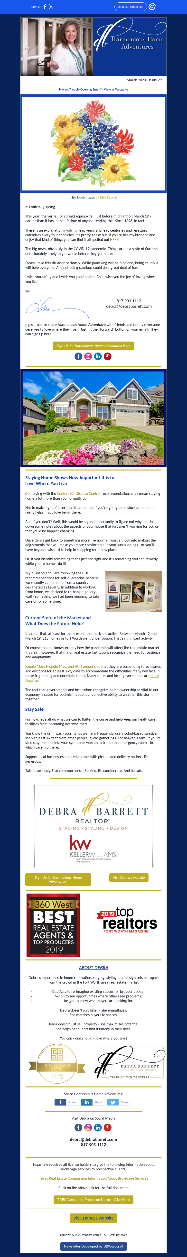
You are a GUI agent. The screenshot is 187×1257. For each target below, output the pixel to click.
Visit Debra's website (129, 877)
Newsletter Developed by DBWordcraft (93, 1246)
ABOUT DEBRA (93, 968)
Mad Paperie (108, 197)
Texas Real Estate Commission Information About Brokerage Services (93, 1179)
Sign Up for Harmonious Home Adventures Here (93, 346)
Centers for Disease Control (79, 494)
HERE (114, 240)
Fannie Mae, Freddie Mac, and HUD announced (62, 667)
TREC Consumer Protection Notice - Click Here (93, 1200)
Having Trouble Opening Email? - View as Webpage (93, 89)
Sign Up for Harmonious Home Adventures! (58, 879)
